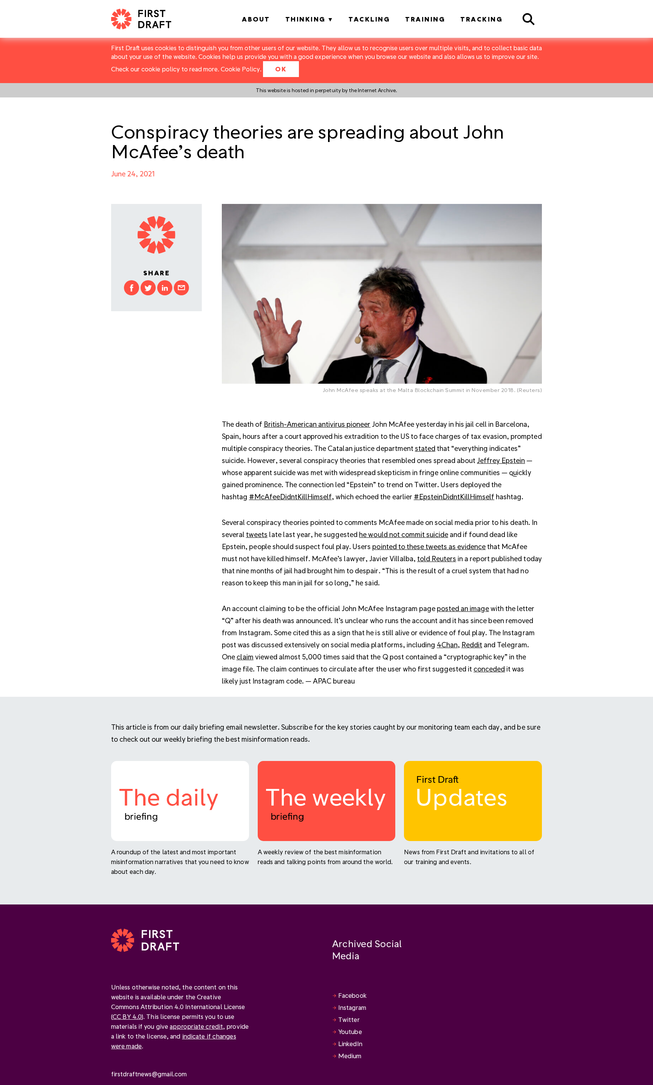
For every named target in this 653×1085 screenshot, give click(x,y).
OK (281, 69)
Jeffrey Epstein (501, 460)
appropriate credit (196, 1026)
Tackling (369, 19)
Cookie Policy (240, 69)
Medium (350, 1055)
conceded (489, 669)
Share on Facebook (131, 287)
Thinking (305, 19)
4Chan (447, 644)
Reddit (471, 644)
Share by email (181, 287)
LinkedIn (350, 1043)
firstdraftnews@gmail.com (149, 1073)
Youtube (350, 1031)
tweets (257, 534)
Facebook (352, 995)
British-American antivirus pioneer (317, 424)
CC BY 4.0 (127, 1016)
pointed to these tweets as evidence (429, 546)
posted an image (463, 608)
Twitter (349, 1019)
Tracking (481, 19)
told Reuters (436, 558)
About (256, 19)
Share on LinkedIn (164, 287)
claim (245, 657)
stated (425, 448)
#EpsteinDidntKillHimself (454, 496)
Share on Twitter (148, 287)
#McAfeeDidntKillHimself (290, 496)
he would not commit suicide (403, 534)
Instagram (352, 1007)
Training (425, 19)
